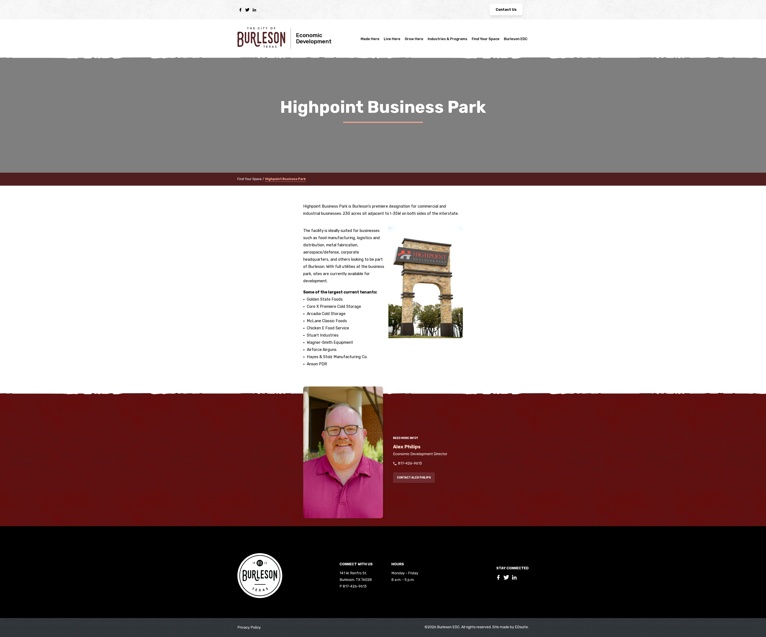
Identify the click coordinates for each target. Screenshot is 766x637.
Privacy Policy (249, 627)
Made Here (370, 39)
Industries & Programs (447, 39)
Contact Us (506, 9)
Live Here (392, 39)
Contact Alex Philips (414, 477)
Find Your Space (485, 39)
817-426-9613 (410, 463)
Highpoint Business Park (285, 179)
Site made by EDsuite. (510, 627)
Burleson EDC (515, 39)
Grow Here (414, 39)
